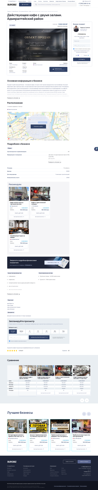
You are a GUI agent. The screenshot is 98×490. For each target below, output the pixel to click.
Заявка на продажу (84, 461)
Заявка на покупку (70, 461)
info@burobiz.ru (87, 471)
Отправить (82, 59)
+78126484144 (28, 265)
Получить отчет (52, 262)
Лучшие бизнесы (20, 412)
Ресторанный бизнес (23, 11)
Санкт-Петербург (84, 5)
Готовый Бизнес (14, 11)
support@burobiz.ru (86, 475)
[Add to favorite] (27, 189)
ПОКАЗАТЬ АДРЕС (38, 126)
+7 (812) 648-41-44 (84, 3)
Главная (9, 11)
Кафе (30, 11)
